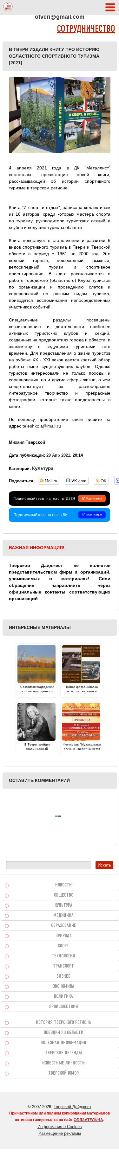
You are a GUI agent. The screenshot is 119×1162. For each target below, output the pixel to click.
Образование (63, 926)
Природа (64, 936)
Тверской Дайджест (72, 1106)
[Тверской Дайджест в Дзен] (59, 504)
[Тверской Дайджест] (8, 7)
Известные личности (63, 1063)
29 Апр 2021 (58, 455)
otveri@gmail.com (59, 17)
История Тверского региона (63, 1022)
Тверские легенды (63, 1053)
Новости (63, 885)
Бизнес (63, 976)
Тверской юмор (63, 1073)
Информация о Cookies (59, 1126)
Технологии (63, 956)
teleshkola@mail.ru (42, 426)
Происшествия (63, 1007)
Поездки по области (63, 1033)
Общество (63, 895)
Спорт (63, 946)
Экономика (63, 986)
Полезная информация (63, 1043)
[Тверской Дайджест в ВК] (59, 520)
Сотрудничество (86, 29)
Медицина (63, 915)
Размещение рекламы (59, 1133)
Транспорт (63, 966)
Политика (63, 996)
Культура (42, 468)
